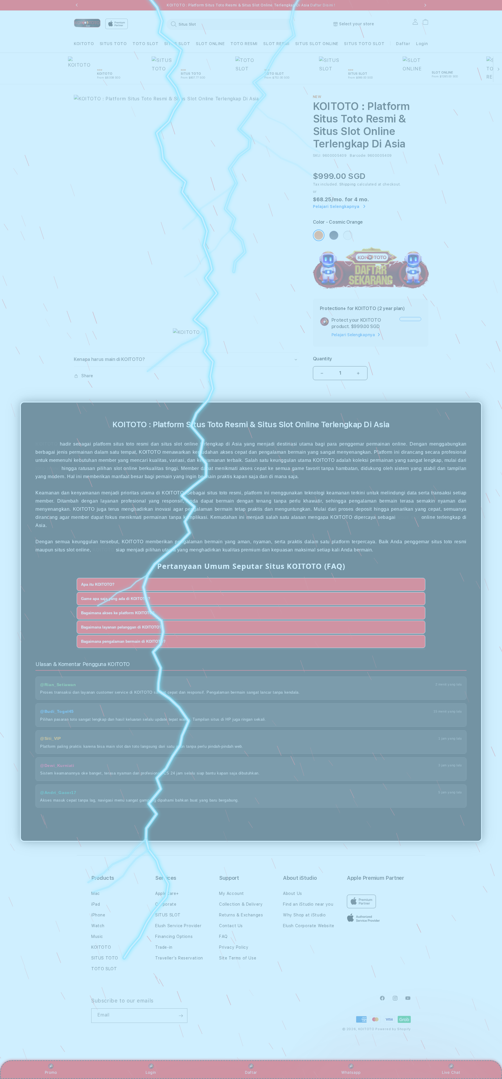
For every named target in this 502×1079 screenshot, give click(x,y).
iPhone (98, 915)
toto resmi (47, 468)
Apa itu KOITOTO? (97, 584)
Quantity (322, 359)
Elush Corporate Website (308, 925)
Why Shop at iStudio (304, 915)
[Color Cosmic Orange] (318, 235)
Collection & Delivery (241, 904)
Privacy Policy (233, 947)
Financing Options (174, 936)
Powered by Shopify (393, 1029)
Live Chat (451, 1072)
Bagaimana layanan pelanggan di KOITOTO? (121, 627)
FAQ (223, 936)
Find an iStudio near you (308, 904)
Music (97, 936)
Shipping (347, 184)
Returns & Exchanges (241, 915)
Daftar (251, 1072)
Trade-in (164, 947)
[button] (84, 43)
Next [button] (425, 5)
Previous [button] (77, 5)
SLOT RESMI (276, 43)
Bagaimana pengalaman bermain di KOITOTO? (123, 641)
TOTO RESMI (244, 43)
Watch (98, 925)
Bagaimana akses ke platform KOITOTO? (118, 613)
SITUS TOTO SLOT (364, 43)
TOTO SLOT (145, 43)
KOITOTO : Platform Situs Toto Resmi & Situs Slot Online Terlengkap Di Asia (251, 5)
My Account (231, 893)
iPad (95, 904)
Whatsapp (351, 1072)
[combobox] (230, 24)
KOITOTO (84, 43)
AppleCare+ (167, 893)
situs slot (408, 517)
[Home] (87, 23)
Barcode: (358, 156)
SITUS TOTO (113, 43)
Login (151, 1072)
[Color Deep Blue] (333, 235)
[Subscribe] (180, 1015)
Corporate (165, 904)
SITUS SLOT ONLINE (316, 43)
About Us (292, 893)
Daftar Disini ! (322, 5)
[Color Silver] (347, 235)
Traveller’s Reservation (179, 958)
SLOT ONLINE (210, 43)
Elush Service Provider (178, 925)
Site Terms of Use (237, 958)
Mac (95, 893)
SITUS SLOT (177, 43)
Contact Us (231, 925)
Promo (51, 1072)
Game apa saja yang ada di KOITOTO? (115, 599)
